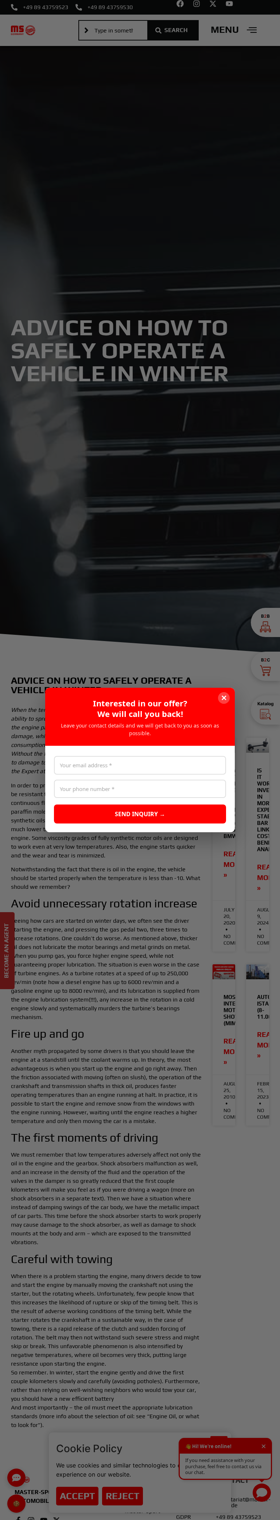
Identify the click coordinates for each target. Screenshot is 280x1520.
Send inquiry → (140, 814)
